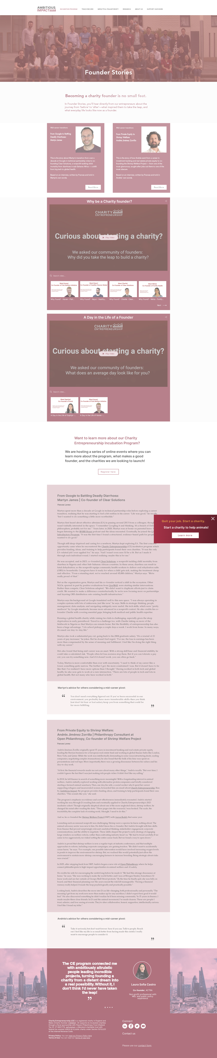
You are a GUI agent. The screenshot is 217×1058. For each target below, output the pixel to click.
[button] (212, 518)
